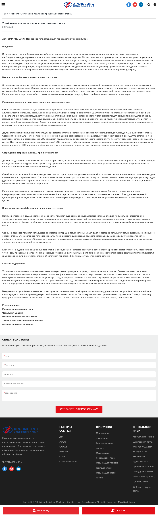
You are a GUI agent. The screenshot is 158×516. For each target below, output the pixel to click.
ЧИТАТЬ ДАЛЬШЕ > (12, 462)
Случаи (63, 446)
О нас (62, 456)
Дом (6, 13)
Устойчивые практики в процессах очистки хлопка (46, 13)
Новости (14, 13)
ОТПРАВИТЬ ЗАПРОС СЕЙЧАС (79, 409)
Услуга (62, 442)
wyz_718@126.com (142, 446)
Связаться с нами (68, 461)
